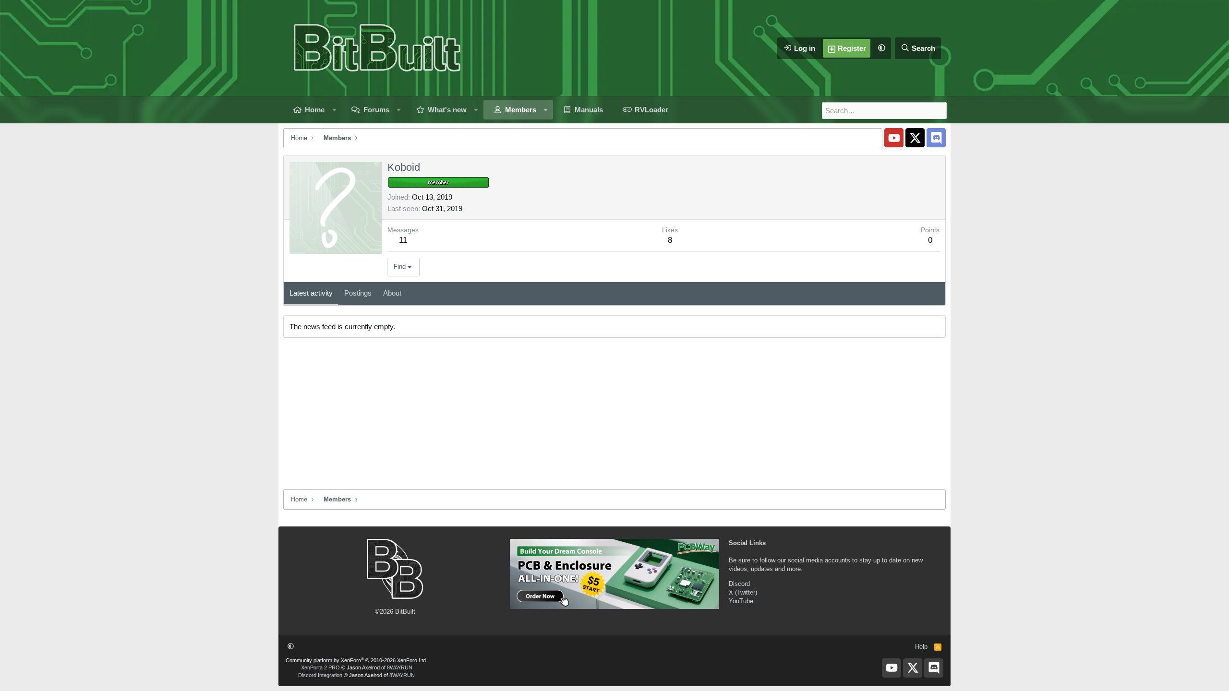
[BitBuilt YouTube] (894, 137)
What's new (447, 110)
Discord (739, 583)
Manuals (589, 110)
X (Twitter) (743, 592)
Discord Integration (320, 675)
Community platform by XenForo (356, 660)
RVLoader (651, 110)
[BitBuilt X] (915, 137)
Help (921, 646)
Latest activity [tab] (311, 293)
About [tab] (392, 293)
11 (403, 240)
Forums (376, 110)
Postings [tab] (358, 293)
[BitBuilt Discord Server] (936, 137)
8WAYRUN (399, 667)
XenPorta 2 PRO (320, 667)
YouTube (741, 601)
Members (520, 110)
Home (315, 110)
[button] (881, 48)
